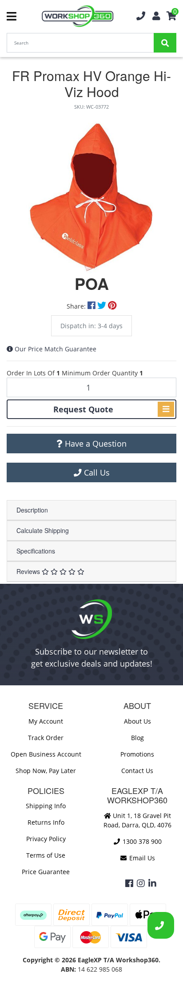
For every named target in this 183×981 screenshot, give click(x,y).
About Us (137, 721)
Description (32, 509)
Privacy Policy (46, 838)
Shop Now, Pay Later (46, 770)
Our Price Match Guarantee (55, 349)
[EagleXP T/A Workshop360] (77, 16)
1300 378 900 (141, 841)
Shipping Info (46, 806)
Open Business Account (46, 754)
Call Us (96, 472)
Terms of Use (45, 855)
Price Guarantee (46, 871)
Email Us (141, 858)
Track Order (46, 737)
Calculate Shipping (42, 530)
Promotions (137, 754)
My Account (45, 721)
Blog (137, 737)
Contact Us (137, 770)
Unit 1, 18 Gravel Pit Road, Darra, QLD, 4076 (137, 820)
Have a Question (95, 443)
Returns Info (46, 822)
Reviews (29, 571)
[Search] (165, 43)
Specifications (35, 550)
